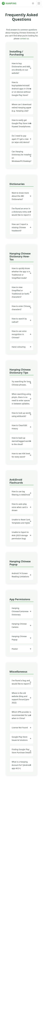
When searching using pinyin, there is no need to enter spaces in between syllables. (21, 399)
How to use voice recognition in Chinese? (19, 334)
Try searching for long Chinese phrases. (21, 383)
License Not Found (20, 727)
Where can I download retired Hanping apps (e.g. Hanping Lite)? (21, 107)
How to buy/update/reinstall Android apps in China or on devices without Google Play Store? (21, 88)
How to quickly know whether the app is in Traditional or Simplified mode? (21, 273)
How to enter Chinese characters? (21, 308)
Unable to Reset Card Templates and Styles (21, 521)
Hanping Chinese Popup (19, 638)
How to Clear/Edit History (19, 427)
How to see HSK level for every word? (21, 455)
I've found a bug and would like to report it (21, 682)
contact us (24, 38)
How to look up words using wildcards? (21, 414)
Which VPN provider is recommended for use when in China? (21, 715)
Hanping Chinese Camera (19, 625)
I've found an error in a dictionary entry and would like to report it (21, 211)
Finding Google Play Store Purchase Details (21, 751)
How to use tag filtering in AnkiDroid (21, 493)
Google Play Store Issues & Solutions (20, 738)
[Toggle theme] (33, 3)
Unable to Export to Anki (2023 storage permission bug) (20, 535)
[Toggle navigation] (38, 3)
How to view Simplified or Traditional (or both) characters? (20, 292)
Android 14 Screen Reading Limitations (20, 575)
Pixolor (15, 649)
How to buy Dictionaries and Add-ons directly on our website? (21, 68)
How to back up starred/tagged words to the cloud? (21, 441)
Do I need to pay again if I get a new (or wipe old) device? (21, 138)
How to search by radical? (19, 320)
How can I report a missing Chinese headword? (20, 227)
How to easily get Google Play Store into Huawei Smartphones (21, 123)
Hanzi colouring (18, 347)
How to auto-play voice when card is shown (20, 507)
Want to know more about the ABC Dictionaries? (20, 196)
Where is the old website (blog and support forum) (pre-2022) (20, 698)
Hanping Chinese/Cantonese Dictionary (20, 611)
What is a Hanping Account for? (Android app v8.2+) (21, 765)
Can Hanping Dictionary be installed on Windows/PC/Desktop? (21, 156)
